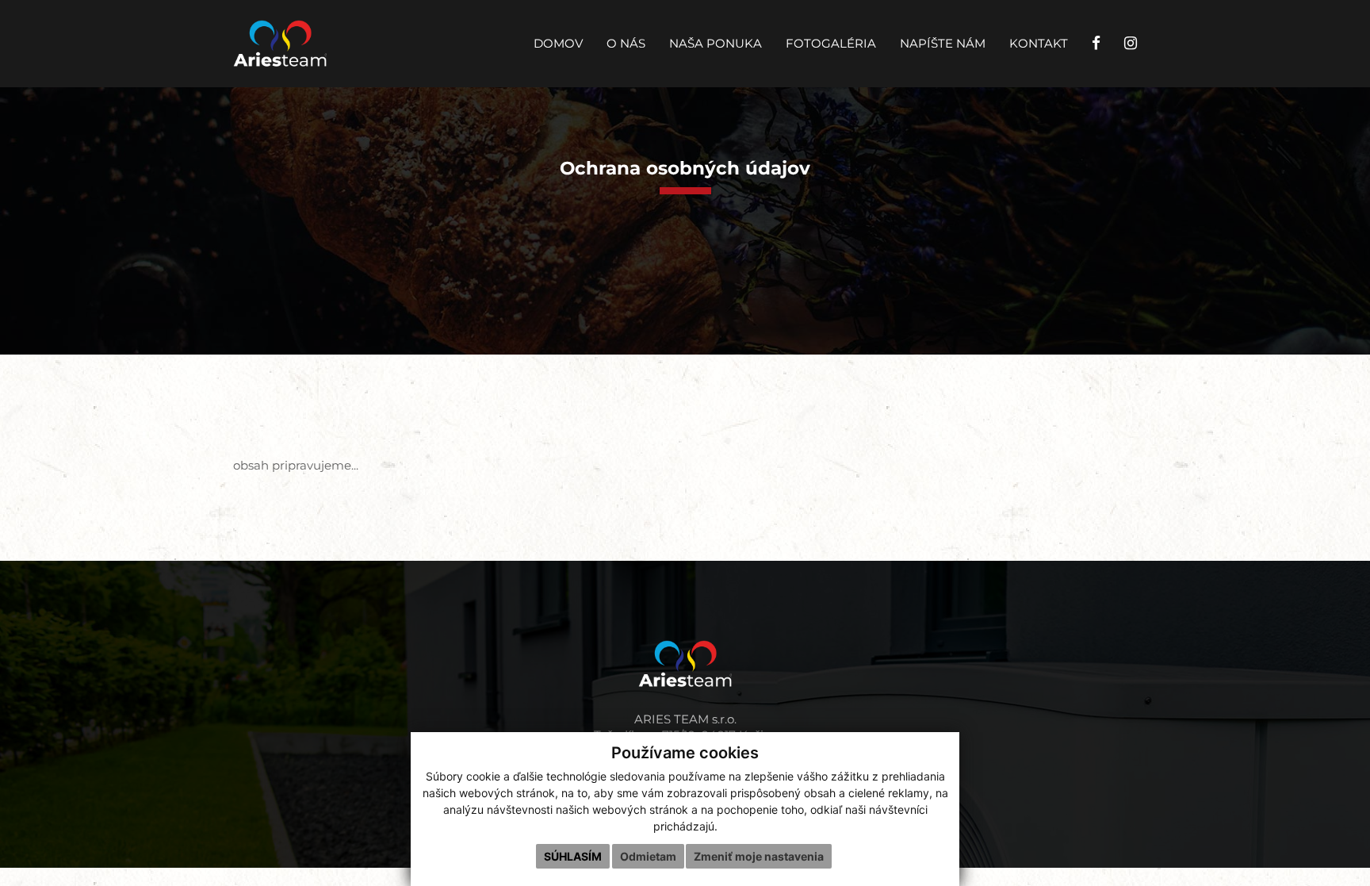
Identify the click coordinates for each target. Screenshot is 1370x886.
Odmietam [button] (648, 856)
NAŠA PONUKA (715, 43)
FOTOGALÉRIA (831, 43)
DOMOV (558, 43)
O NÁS (626, 43)
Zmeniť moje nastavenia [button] (759, 856)
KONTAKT (1038, 43)
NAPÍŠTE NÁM (942, 43)
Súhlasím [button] (573, 856)
